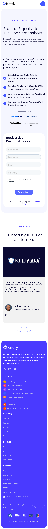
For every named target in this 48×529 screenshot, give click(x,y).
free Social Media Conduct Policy (17, 497)
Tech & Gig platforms (14, 386)
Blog (4, 471)
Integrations (7, 455)
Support (6, 436)
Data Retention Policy (10, 484)
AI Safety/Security (22, 505)
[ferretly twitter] (4, 369)
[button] (42, 3)
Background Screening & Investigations (20, 393)
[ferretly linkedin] (9, 369)
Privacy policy (5, 506)
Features (6, 447)
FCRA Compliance (9, 488)
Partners (6, 427)
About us (6, 419)
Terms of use (12, 507)
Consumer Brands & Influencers (18, 408)
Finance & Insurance (14, 401)
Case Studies (8, 475)
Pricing (5, 451)
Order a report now (9, 492)
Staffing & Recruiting (14, 389)
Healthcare (11, 405)
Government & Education (15, 397)
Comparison (7, 460)
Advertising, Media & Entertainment (19, 382)
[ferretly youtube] (15, 369)
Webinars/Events (9, 479)
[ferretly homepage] (9, 4)
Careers (6, 423)
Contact (6, 431)
